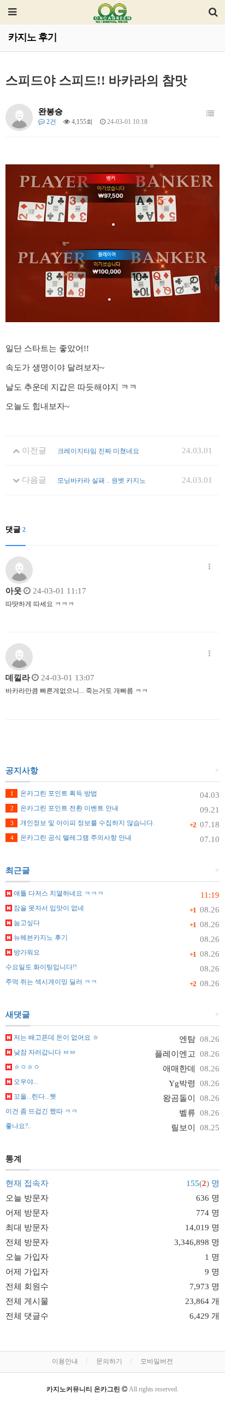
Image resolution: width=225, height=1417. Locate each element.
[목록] (210, 114)
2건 (50, 122)
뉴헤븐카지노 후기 (40, 937)
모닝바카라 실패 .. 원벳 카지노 (101, 480)
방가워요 (26, 952)
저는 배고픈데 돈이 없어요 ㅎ (55, 1037)
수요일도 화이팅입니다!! (41, 967)
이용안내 (65, 1361)
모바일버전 (156, 1361)
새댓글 (17, 1014)
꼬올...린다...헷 (34, 1096)
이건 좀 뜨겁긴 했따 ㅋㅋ (41, 1111)
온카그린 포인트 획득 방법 (53, 793)
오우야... (25, 1082)
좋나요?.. (18, 1126)
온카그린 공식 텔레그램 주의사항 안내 (71, 837)
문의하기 (109, 1361)
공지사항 (21, 770)
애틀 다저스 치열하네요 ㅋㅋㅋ (58, 893)
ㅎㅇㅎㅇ (26, 1067)
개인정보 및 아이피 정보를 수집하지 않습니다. (82, 823)
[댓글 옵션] (209, 567)
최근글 (17, 870)
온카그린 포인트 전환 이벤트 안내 (64, 808)
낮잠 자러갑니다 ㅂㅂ (44, 1052)
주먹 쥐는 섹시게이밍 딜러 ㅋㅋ (51, 982)
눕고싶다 (26, 923)
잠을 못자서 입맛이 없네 (48, 908)
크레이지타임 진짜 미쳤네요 (98, 451)
